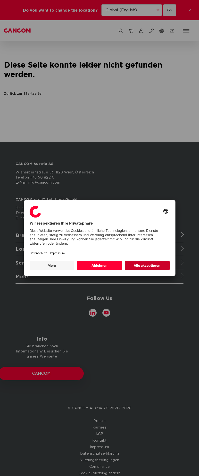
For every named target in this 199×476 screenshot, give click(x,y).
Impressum (57, 253)
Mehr (52, 265)
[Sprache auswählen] (166, 211)
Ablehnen (99, 265)
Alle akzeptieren (147, 265)
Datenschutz (38, 253)
